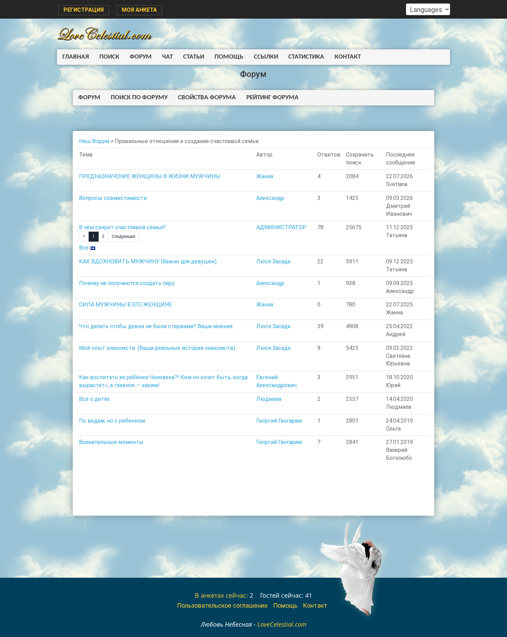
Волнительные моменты (111, 442)
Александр (270, 198)
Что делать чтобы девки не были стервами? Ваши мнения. (156, 326)
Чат (167, 57)
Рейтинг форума (272, 97)
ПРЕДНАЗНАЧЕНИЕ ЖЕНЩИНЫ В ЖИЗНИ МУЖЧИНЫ (149, 176)
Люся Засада (273, 261)
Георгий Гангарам (279, 420)
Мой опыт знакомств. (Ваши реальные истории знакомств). (157, 348)
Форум (141, 57)
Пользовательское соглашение (222, 605)
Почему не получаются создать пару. (127, 283)
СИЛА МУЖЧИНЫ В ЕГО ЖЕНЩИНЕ (125, 304)
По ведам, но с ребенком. (112, 420)
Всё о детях (94, 399)
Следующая (123, 236)
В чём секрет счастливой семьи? (122, 227)
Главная (75, 57)
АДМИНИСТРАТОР (281, 227)
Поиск (109, 57)
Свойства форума (207, 97)
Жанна (264, 176)
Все (84, 247)
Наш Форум (94, 141)
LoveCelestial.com (282, 624)
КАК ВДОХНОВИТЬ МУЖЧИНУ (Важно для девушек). (148, 261)
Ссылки (266, 57)
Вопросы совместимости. (113, 198)
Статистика (306, 57)
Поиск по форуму (139, 97)
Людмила (268, 399)
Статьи (193, 57)
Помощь (229, 57)
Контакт (348, 57)
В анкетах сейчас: (221, 595)
